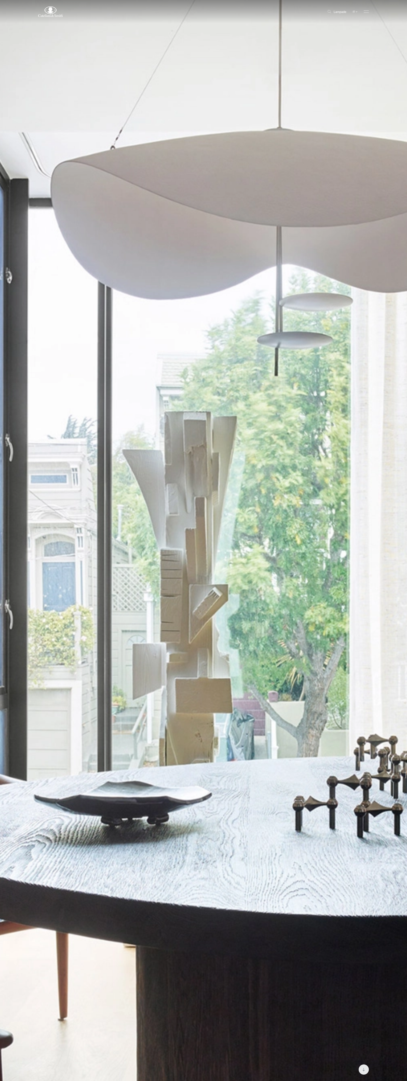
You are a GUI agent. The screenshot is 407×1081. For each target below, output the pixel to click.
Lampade (340, 12)
